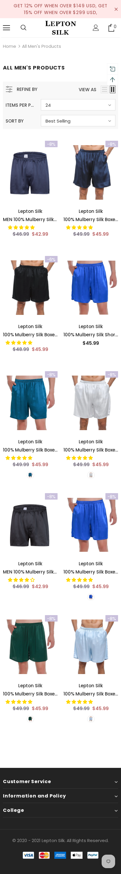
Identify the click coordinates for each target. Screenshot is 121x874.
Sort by (14, 121)
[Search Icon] (23, 28)
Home (9, 46)
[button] (22, 227)
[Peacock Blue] (30, 475)
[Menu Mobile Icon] (6, 27)
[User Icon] (96, 28)
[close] (116, 9)
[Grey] (91, 475)
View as (87, 89)
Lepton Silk (30, 211)
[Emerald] (30, 719)
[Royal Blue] (91, 597)
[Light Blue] (91, 719)
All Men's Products (41, 46)
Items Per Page (21, 105)
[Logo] (60, 27)
